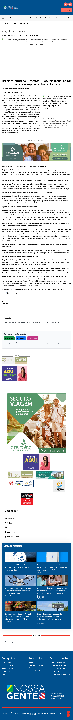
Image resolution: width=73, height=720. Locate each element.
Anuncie (66, 18)
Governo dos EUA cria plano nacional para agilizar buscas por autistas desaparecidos (20, 567)
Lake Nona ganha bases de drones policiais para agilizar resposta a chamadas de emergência (18, 590)
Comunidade (14, 18)
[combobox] (36, 641)
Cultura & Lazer (49, 18)
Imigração (24, 18)
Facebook (21, 338)
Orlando (39, 18)
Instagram (33, 338)
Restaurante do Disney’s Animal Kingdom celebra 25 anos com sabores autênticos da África (18, 616)
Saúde (32, 18)
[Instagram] (70, 4)
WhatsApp (9, 338)
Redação (7, 318)
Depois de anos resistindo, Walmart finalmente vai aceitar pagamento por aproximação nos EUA (52, 567)
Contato (59, 18)
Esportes (23, 24)
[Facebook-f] (66, 4)
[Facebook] (68, 712)
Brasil (15, 24)
